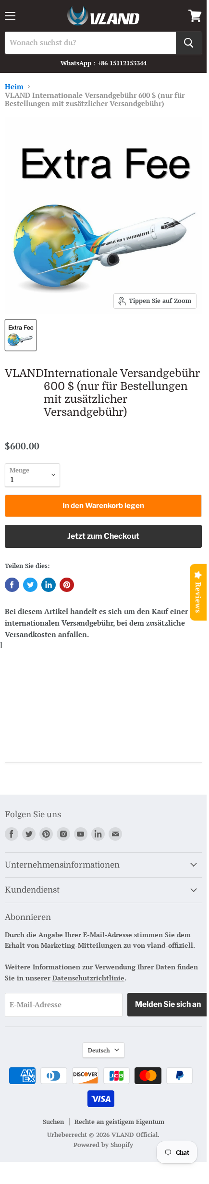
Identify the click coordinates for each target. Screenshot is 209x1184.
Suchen (53, 1121)
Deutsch (99, 1050)
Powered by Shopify (103, 1144)
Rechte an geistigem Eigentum (119, 1121)
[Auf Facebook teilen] (12, 585)
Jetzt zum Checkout (103, 536)
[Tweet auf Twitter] (30, 585)
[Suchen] (189, 43)
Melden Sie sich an (168, 1004)
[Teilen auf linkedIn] (48, 585)
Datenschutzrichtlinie (88, 977)
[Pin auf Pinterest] (67, 585)
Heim (14, 87)
